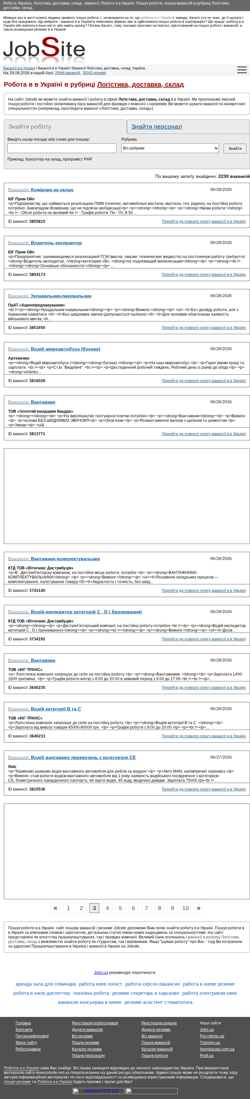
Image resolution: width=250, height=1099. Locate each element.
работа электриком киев (209, 993)
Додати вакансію (87, 1029)
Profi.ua (207, 1055)
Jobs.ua (101, 972)
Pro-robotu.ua (212, 1036)
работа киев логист (100, 984)
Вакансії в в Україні (19, 68)
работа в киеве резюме (209, 984)
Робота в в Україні (21, 1068)
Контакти (24, 1029)
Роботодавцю (28, 1049)
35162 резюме (94, 73)
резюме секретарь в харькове (145, 993)
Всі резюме (82, 1036)
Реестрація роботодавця (95, 1023)
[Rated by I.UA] (152, 1093)
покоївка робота (91, 993)
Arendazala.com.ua (217, 1049)
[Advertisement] (127, 498)
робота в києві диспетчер (41, 993)
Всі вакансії (152, 1036)
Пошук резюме (85, 1042)
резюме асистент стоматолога (158, 1002)
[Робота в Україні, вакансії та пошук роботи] (44, 50)
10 (185, 908)
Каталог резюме (87, 1049)
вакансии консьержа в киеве (89, 1002)
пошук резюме (17, 1081)
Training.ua (210, 1042)
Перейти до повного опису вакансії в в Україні (204, 221)
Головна (23, 1023)
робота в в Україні (156, 18)
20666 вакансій (67, 73)
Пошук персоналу (88, 1055)
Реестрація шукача (159, 1023)
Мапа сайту (26, 1042)
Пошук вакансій (156, 1042)
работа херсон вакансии (152, 984)
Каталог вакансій (157, 1049)
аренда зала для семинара (46, 984)
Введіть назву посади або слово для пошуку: (48, 139)
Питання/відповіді (32, 1036)
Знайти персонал (157, 126)
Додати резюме (156, 1029)
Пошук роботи (155, 1055)
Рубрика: (129, 139)
